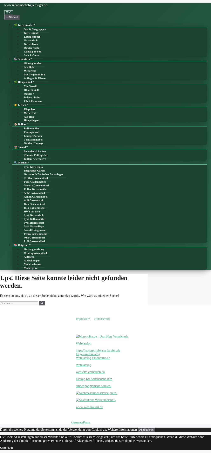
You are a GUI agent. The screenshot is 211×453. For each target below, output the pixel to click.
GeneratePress (80, 422)
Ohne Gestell (31, 90)
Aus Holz (29, 67)
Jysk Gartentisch (33, 215)
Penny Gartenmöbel (35, 233)
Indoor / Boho (32, 97)
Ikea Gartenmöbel (34, 204)
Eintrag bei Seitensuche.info (94, 379)
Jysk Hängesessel (34, 222)
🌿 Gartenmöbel (23, 25)
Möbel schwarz (32, 264)
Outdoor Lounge (33, 143)
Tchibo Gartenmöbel (36, 178)
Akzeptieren (146, 429)
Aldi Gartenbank (33, 200)
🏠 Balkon (20, 124)
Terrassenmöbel (33, 139)
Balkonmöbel (32, 128)
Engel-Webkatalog (88, 354)
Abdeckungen (32, 260)
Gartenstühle (31, 33)
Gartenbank (31, 44)
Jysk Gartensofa (33, 167)
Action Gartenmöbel (36, 196)
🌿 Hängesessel (23, 82)
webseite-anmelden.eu (90, 372)
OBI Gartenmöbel (34, 237)
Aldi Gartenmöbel (34, 193)
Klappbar (29, 109)
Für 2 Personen (33, 101)
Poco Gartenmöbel (35, 181)
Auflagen (29, 256)
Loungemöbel (32, 36)
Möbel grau (31, 268)
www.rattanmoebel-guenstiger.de (25, 5)
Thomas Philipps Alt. (36, 155)
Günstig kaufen (32, 63)
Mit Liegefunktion (34, 74)
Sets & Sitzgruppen (35, 29)
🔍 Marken (20, 162)
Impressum (83, 319)
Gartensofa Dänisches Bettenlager (43, 174)
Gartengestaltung (34, 249)
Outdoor (29, 93)
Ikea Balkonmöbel (34, 207)
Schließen (6, 447)
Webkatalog (83, 343)
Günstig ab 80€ (32, 51)
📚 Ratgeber (21, 245)
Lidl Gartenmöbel (34, 241)
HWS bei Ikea (32, 211)
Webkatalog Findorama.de (93, 358)
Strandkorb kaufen (35, 151)
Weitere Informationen (122, 429)
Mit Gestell (30, 86)
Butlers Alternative (35, 158)
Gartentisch (31, 40)
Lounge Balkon (33, 136)
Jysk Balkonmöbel (35, 219)
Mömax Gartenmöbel (36, 185)
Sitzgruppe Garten (34, 170)
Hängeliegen (31, 120)
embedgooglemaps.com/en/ (93, 386)
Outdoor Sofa (32, 47)
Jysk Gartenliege (34, 226)
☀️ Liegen (20, 105)
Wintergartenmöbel (35, 253)
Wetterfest (30, 70)
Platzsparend (31, 132)
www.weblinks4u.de (89, 407)
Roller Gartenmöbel (35, 189)
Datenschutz (102, 319)
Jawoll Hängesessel (35, 230)
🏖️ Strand (20, 147)
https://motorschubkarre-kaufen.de (98, 350)
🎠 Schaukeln (22, 59)
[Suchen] (42, 303)
